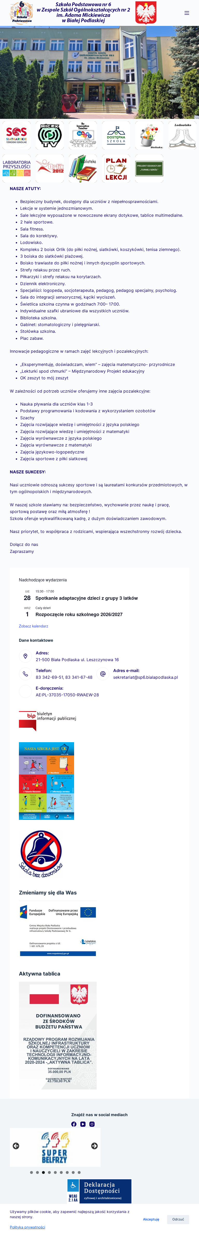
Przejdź (16, 149)
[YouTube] (83, 1124)
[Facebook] (73, 1124)
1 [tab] (31, 1172)
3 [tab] (43, 1172)
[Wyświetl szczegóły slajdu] (55, 1147)
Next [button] (94, 1146)
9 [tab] (79, 1172)
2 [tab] (37, 1172)
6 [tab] (61, 1172)
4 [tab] (49, 1172)
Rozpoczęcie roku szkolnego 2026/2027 (79, 614)
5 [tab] (55, 1172)
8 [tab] (73, 1172)
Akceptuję (151, 1219)
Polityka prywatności (27, 1227)
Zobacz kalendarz (33, 626)
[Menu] (186, 13)
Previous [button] (16, 1146)
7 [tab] (67, 1172)
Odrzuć (178, 1219)
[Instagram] (92, 1124)
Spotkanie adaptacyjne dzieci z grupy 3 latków (86, 598)
